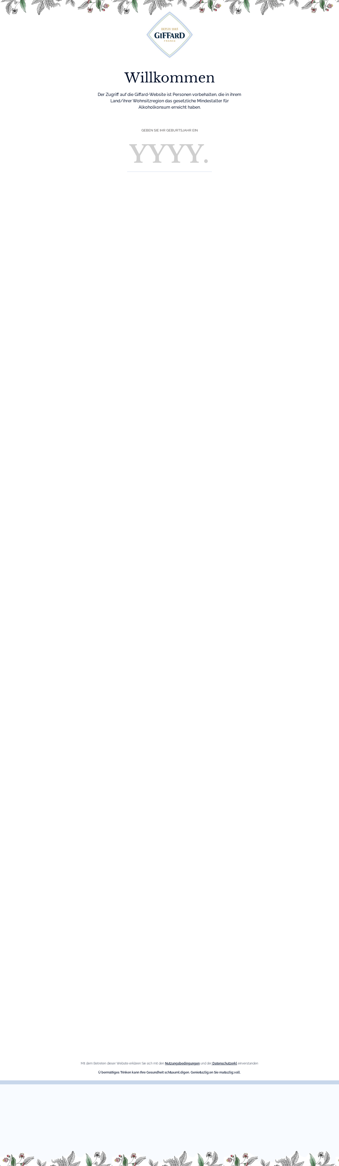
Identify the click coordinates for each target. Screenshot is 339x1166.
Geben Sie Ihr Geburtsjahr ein (169, 130)
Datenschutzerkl (224, 1063)
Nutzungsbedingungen (182, 1063)
